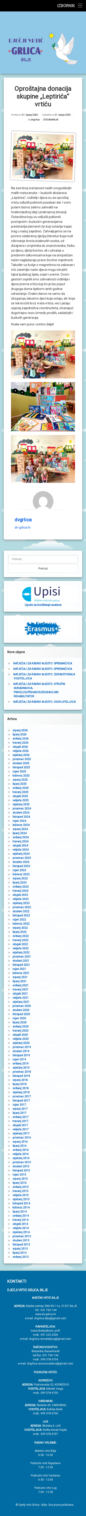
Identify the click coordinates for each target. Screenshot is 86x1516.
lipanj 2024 (20, 833)
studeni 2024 (21, 812)
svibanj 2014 (21, 1215)
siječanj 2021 (21, 1001)
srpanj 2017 (20, 1108)
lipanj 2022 (20, 932)
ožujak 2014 (20, 1224)
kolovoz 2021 (21, 973)
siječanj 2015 (21, 1199)
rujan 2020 (19, 1018)
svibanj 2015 (21, 1187)
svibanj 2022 (21, 936)
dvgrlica (35, 119)
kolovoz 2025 (21, 775)
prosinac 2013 (22, 1236)
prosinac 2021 (22, 956)
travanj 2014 (20, 1219)
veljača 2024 (21, 849)
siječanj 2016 (21, 1158)
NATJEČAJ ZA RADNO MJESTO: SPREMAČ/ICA (42, 663)
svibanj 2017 (21, 1117)
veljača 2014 (21, 1228)
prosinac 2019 (22, 1047)
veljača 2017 (21, 1129)
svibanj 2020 (21, 1026)
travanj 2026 (20, 742)
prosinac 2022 (22, 907)
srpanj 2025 (20, 779)
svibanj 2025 (21, 788)
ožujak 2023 (20, 894)
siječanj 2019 (21, 1067)
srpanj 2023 (20, 878)
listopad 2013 (21, 1244)
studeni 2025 (21, 763)
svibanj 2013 (21, 1256)
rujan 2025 (19, 771)
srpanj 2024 (20, 829)
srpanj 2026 (20, 730)
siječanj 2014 (21, 1232)
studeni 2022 (21, 911)
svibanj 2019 (21, 1063)
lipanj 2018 (20, 1084)
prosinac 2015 (22, 1162)
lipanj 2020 (20, 1022)
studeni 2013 (21, 1240)
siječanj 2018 (21, 1092)
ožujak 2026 (20, 746)
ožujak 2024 (20, 845)
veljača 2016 (21, 1154)
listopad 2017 (21, 1100)
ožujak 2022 (20, 944)
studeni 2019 (21, 1051)
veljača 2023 (21, 899)
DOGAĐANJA (50, 119)
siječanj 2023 (21, 903)
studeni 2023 (21, 862)
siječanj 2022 (21, 952)
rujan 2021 (19, 969)
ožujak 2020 (20, 1034)
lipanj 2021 (20, 981)
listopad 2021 (21, 964)
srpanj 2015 (20, 1178)
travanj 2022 (20, 940)
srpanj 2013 (20, 1248)
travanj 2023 (20, 890)
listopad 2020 (21, 1014)
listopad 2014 (21, 1203)
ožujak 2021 (20, 993)
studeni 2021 (21, 960)
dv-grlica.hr (23, 527)
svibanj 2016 (21, 1150)
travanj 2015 (20, 1191)
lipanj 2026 (20, 734)
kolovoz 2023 (21, 874)
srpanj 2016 (20, 1141)
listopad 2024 (21, 816)
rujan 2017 (19, 1104)
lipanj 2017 (20, 1112)
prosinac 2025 (22, 759)
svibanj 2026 (21, 738)
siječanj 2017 (21, 1133)
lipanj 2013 (20, 1252)
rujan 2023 (19, 870)
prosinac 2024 (22, 808)
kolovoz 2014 (21, 1207)
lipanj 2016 (20, 1145)
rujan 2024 (19, 820)
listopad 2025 (21, 767)
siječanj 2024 (21, 853)
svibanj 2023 (21, 886)
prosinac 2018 (22, 1071)
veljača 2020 (21, 1038)
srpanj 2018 (20, 1080)
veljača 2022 (21, 948)
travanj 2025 (20, 792)
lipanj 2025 (20, 783)
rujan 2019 (19, 1059)
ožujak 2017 (20, 1125)
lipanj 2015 (20, 1182)
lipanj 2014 (20, 1211)
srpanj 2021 (20, 977)
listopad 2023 (21, 866)
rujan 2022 (19, 919)
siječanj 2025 (21, 804)
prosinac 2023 (22, 857)
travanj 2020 (20, 1030)
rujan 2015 (19, 1174)
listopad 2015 (21, 1170)
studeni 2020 (21, 1010)
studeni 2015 (21, 1166)
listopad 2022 (21, 915)
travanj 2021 (20, 989)
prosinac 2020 (22, 1006)
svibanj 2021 (21, 985)
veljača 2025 (21, 800)
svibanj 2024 (21, 837)
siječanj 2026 (21, 755)
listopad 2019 (21, 1055)
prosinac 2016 (22, 1137)
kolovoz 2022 (21, 923)
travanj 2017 (20, 1121)
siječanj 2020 (21, 1043)
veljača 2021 (21, 997)
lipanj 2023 (20, 882)
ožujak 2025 (20, 796)
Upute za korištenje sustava (43, 604)
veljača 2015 (21, 1195)
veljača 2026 (21, 751)
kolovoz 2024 (21, 825)
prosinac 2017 (22, 1096)
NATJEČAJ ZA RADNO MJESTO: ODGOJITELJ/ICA (44, 701)
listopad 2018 (21, 1075)
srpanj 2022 (20, 927)
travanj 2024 (20, 841)
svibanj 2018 (21, 1088)
